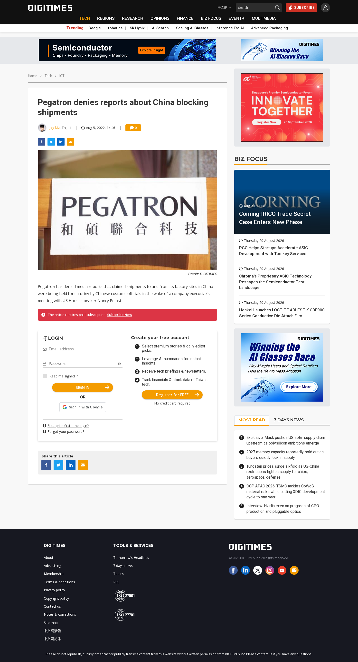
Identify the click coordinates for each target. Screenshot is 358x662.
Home (32, 76)
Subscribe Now (119, 314)
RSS (116, 582)
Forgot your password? (65, 431)
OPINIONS (160, 18)
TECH (84, 18)
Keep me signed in (63, 376)
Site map (51, 622)
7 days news (123, 565)
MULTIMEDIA (264, 18)
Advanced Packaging (269, 28)
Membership (54, 573)
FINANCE (185, 18)
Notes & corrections (60, 614)
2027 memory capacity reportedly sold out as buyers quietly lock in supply (285, 455)
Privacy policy (54, 590)
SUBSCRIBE (304, 8)
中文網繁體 (52, 630)
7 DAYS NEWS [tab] (288, 419)
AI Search (160, 28)
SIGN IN (83, 387)
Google (94, 28)
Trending (75, 28)
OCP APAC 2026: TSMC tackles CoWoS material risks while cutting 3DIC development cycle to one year (285, 491)
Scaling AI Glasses (192, 28)
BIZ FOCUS (211, 18)
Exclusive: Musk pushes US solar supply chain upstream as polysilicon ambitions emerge (285, 440)
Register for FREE (172, 394)
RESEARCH (132, 18)
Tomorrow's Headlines (131, 557)
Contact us (52, 606)
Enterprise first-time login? (68, 425)
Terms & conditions (59, 582)
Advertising (52, 565)
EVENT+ (237, 18)
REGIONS (106, 18)
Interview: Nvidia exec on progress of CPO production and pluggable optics (282, 509)
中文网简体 (52, 638)
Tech (48, 76)
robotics (115, 28)
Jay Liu (54, 127)
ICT (62, 76)
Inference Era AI (230, 28)
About (48, 557)
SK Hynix (137, 28)
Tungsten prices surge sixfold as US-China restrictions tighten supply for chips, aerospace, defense (282, 472)
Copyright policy (56, 598)
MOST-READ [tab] (251, 419)
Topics (118, 573)
